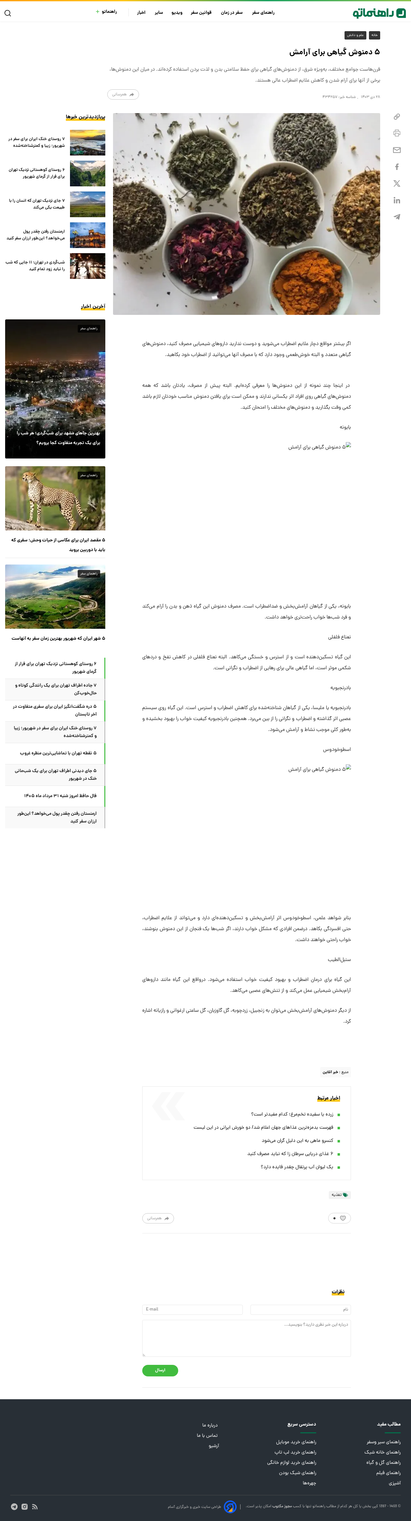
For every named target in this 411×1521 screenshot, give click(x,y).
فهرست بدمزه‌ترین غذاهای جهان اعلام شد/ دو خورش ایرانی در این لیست (263, 1128)
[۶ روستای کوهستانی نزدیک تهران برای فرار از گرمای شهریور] (87, 173)
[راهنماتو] (379, 13)
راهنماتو (109, 12)
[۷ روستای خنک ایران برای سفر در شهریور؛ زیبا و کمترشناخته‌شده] (87, 143)
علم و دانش (355, 35)
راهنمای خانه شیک (382, 1452)
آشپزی (395, 1483)
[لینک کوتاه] (396, 116)
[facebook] (397, 167)
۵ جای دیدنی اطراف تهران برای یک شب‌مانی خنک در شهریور (56, 775)
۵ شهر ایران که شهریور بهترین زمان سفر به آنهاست (58, 638)
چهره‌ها (309, 1483)
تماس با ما (208, 1436)
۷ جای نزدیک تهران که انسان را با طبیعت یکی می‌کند (37, 204)
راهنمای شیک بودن (297, 1473)
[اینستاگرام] (24, 1506)
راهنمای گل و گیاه (383, 1463)
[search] (9, 13)
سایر (159, 13)
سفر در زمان (232, 13)
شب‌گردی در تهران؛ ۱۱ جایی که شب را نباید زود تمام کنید (35, 266)
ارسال (160, 1370)
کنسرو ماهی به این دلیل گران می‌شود (297, 1141)
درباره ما (210, 1425)
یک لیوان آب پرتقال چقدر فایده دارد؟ (297, 1167)
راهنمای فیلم (388, 1473)
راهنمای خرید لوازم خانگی (291, 1463)
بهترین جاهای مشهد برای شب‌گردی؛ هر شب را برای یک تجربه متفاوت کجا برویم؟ (58, 438)
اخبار (141, 13)
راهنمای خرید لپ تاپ (295, 1452)
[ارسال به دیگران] (397, 150)
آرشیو (214, 1446)
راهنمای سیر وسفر (384, 1442)
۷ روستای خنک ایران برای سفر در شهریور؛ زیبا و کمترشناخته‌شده (36, 142)
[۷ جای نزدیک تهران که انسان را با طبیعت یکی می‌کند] (87, 204)
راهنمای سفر (263, 13)
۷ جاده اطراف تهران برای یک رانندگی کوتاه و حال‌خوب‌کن (56, 689)
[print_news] (397, 133)
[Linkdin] (397, 200)
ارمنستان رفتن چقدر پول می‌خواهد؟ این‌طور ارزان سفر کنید (35, 235)
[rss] (35, 1507)
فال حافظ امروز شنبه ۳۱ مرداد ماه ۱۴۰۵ (60, 796)
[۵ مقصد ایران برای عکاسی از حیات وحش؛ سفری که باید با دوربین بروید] (55, 498)
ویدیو (176, 13)
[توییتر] (397, 184)
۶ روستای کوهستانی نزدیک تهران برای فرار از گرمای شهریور (37, 173)
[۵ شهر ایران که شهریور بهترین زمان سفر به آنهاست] (55, 597)
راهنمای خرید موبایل (296, 1442)
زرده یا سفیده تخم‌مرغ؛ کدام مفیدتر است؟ (292, 1114)
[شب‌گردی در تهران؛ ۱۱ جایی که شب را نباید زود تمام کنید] (87, 266)
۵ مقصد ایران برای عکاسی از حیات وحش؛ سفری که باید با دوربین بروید (58, 545)
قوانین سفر (202, 13)
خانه (375, 35)
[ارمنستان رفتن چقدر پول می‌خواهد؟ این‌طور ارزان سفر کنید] (87, 235)
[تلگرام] (397, 217)
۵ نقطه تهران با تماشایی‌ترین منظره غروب (58, 753)
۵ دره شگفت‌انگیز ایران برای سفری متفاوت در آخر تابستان (55, 710)
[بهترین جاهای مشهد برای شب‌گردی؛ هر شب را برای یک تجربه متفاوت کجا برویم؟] (55, 388)
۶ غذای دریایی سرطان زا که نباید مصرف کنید (290, 1154)
